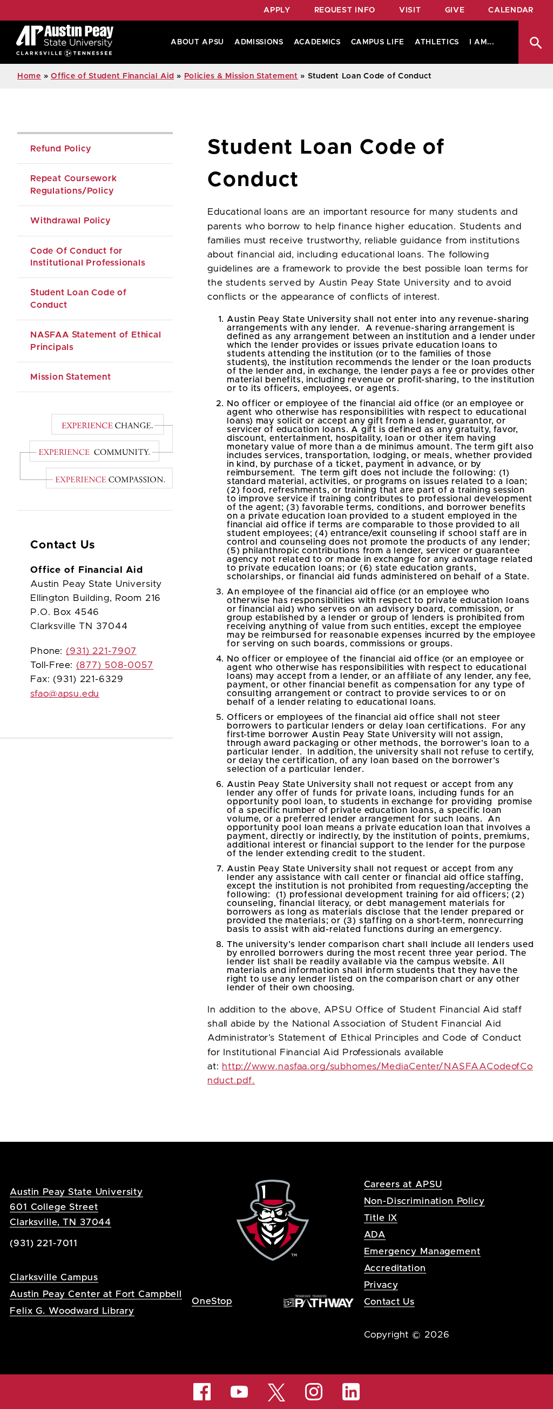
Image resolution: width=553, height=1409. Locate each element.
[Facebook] (202, 1391)
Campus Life (377, 42)
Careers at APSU (403, 1184)
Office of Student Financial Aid (112, 76)
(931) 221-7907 (101, 651)
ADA (375, 1234)
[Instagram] (313, 1391)
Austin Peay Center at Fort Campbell (96, 1294)
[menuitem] (195, 42)
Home (29, 76)
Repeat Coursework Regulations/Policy (74, 184)
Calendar (511, 10)
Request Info (344, 10)
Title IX (381, 1217)
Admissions (259, 42)
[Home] (65, 42)
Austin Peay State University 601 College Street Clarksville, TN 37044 (76, 1207)
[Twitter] (276, 1391)
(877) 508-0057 (114, 665)
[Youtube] (239, 1392)
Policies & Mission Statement (241, 76)
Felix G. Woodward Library (72, 1310)
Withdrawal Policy (70, 220)
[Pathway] (319, 1300)
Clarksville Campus (54, 1277)
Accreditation (395, 1268)
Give (455, 10)
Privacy (381, 1284)
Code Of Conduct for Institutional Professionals (88, 257)
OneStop (212, 1301)
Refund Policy (60, 148)
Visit (410, 10)
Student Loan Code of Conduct (80, 298)
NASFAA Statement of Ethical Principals (97, 340)
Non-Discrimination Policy (424, 1201)
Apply (277, 10)
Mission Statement (70, 377)
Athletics (437, 42)
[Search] (536, 42)
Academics (317, 42)
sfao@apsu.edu (64, 694)
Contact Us (389, 1301)
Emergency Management (422, 1251)
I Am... (482, 42)
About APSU (197, 42)
